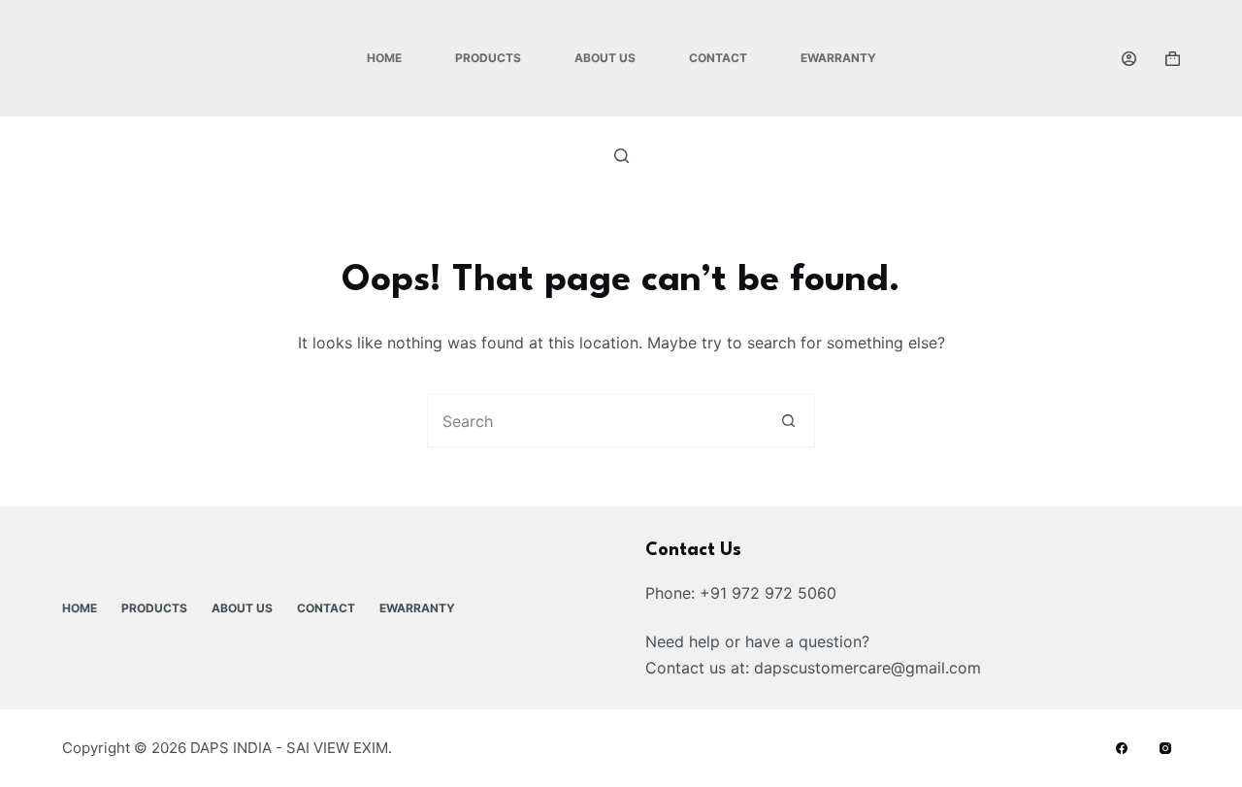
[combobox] (595, 420)
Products (488, 57)
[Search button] (788, 420)
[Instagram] (1165, 748)
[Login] (1129, 58)
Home (384, 57)
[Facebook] (1121, 748)
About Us (605, 57)
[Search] (621, 155)
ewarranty (838, 57)
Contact (718, 57)
